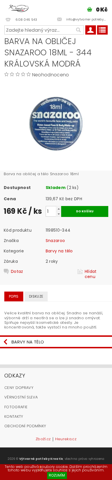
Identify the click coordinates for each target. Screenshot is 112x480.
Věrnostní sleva (21, 397)
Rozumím (57, 475)
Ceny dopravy (18, 387)
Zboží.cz (43, 439)
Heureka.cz (65, 439)
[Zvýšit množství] (58, 208)
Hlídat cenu (91, 274)
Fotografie (16, 407)
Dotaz (17, 271)
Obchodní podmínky (25, 426)
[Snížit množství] (58, 214)
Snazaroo (55, 240)
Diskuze (36, 296)
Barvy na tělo (59, 251)
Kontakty (13, 416)
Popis (14, 296)
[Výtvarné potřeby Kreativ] (18, 7)
